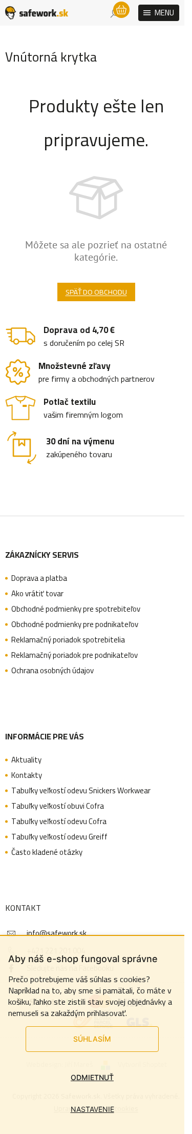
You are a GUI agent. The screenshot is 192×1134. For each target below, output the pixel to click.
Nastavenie (92, 1109)
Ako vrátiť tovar (37, 594)
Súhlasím (92, 1038)
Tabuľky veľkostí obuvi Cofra (57, 806)
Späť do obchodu (96, 292)
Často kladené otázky (46, 852)
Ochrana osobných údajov (52, 670)
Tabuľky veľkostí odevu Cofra (58, 821)
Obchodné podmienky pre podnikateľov (74, 624)
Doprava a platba (39, 578)
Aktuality (26, 760)
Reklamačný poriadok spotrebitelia (68, 640)
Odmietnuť (92, 1077)
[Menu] (158, 13)
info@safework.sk (57, 933)
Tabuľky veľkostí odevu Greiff (59, 837)
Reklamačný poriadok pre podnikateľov (74, 655)
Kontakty (26, 775)
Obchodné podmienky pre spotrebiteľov (75, 609)
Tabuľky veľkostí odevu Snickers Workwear (81, 791)
